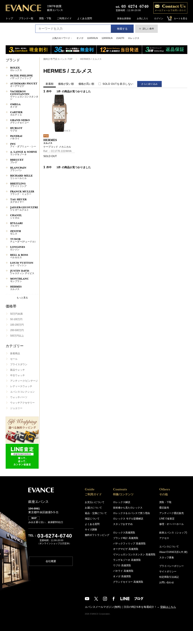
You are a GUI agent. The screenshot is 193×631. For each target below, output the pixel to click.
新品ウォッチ (17, 370)
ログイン (158, 18)
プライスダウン (18, 364)
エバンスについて (169, 546)
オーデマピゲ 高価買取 (125, 549)
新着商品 (15, 353)
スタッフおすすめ (123, 524)
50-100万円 (16, 319)
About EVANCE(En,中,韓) (173, 552)
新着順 (50, 83)
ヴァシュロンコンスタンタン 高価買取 (134, 554)
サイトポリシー (167, 571)
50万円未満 (16, 314)
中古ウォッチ (17, 375)
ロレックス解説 (121, 502)
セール (14, 359)
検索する (122, 28)
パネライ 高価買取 (123, 571)
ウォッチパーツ (18, 397)
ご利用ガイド (64, 18)
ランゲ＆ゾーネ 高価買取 (127, 560)
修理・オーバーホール (171, 524)
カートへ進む (111, 319)
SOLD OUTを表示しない (118, 83)
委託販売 (164, 507)
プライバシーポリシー (171, 566)
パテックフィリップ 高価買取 (129, 543)
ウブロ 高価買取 (122, 565)
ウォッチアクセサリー (22, 402)
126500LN (107, 38)
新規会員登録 (124, 18)
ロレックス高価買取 (124, 532)
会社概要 (51, 561)
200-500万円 (17, 330)
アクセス (164, 538)
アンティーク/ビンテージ (24, 381)
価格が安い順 (66, 83)
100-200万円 (17, 325)
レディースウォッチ (21, 386)
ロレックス (133, 38)
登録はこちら (168, 606)
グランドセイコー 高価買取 (128, 582)
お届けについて (93, 507)
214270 (120, 38)
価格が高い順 (86, 83)
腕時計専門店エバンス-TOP (58, 59)
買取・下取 (45, 18)
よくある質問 (84, 18)
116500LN (92, 38)
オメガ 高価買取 (122, 576)
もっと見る (22, 297)
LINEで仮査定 (167, 518)
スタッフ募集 (166, 557)
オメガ (80, 38)
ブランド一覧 (26, 18)
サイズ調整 (91, 529)
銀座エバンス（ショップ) (173, 532)
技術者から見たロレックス (127, 507)
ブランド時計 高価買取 (125, 538)
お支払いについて (94, 502)
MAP (34, 518)
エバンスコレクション (22, 392)
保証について (92, 518)
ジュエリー (16, 408)
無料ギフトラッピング (97, 535)
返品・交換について (96, 513)
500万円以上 (17, 335)
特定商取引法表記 (169, 577)
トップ (9, 18)
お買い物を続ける (85, 319)
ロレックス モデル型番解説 (128, 518)
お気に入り (142, 18)
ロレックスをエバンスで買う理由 (131, 513)
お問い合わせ (166, 582)
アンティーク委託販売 (171, 513)
